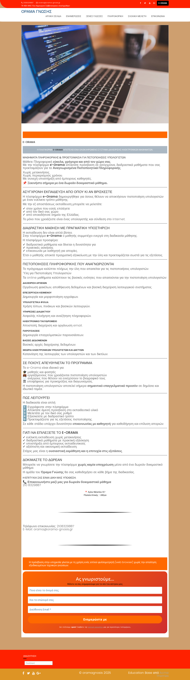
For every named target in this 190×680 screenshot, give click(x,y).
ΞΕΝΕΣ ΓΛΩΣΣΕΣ (94, 16)
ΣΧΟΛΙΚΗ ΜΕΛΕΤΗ (137, 16)
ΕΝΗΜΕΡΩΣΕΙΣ (73, 16)
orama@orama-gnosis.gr (49, 2)
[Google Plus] (154, 3)
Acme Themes (162, 674)
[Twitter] (145, 3)
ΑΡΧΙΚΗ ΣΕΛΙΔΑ (53, 16)
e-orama (29, 142)
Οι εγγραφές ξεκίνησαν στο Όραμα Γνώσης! (48, 6)
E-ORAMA (162, 3)
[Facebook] (140, 3)
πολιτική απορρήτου (95, 627)
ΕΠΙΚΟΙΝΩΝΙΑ (158, 16)
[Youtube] (150, 3)
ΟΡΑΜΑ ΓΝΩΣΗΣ (36, 11)
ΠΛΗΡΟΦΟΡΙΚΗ (115, 16)
